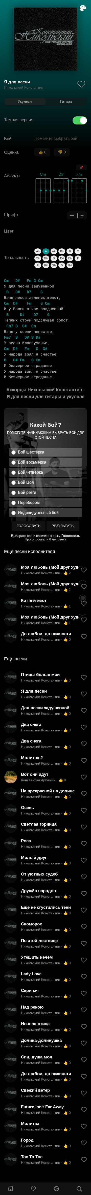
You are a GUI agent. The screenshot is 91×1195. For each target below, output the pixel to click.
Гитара (66, 101)
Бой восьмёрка (32, 462)
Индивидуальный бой (38, 512)
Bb (61, 251)
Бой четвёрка (30, 472)
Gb (54, 265)
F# (46, 265)
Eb (70, 258)
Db (46, 258)
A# (53, 251)
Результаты (63, 526)
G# (70, 265)
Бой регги (27, 492)
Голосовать (28, 526)
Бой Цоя (26, 482)
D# (62, 258)
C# (37, 258)
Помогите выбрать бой (55, 138)
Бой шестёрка (31, 452)
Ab (37, 251)
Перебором (29, 502)
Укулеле (25, 101)
